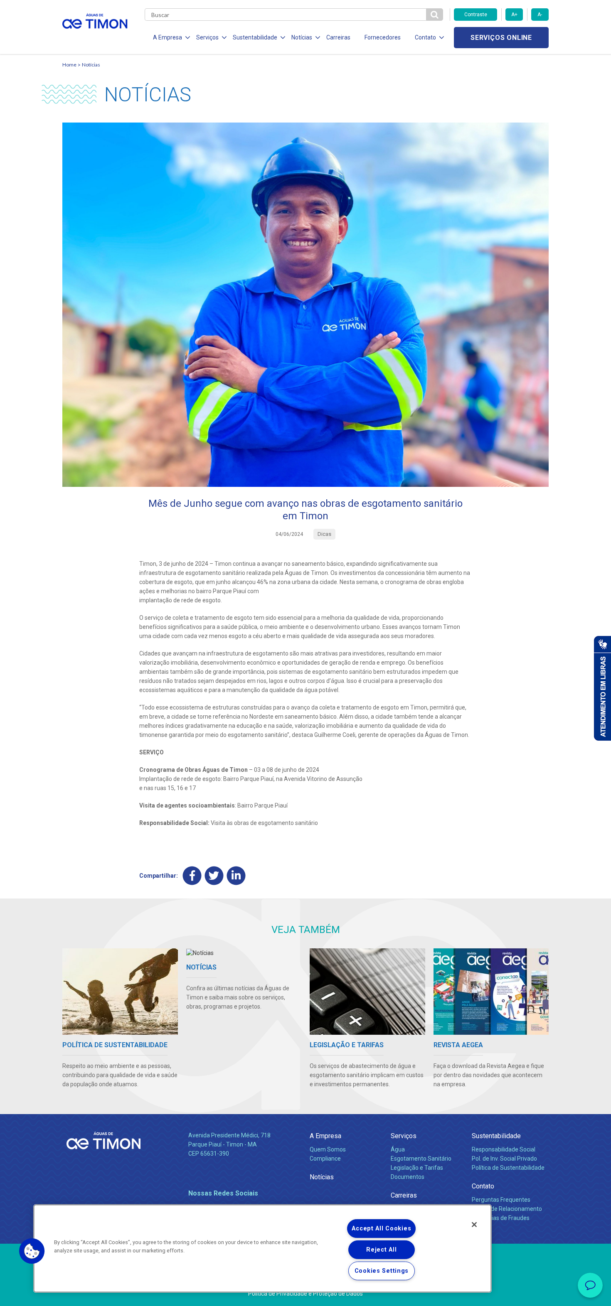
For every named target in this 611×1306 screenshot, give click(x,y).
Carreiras (338, 37)
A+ (514, 14)
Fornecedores (383, 37)
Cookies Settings (382, 1270)
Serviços (403, 1136)
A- (539, 14)
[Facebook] (192, 875)
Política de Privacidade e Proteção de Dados (305, 1293)
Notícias (91, 64)
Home (69, 64)
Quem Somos (328, 1149)
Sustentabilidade (496, 1136)
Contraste (475, 14)
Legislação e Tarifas (417, 1167)
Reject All (381, 1249)
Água (398, 1149)
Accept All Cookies (381, 1228)
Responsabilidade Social (503, 1149)
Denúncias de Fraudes (501, 1218)
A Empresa (325, 1136)
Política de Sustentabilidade (508, 1167)
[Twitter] (214, 875)
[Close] (474, 1224)
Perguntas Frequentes (501, 1199)
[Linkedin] (236, 875)
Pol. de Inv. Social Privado (504, 1158)
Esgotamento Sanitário (421, 1158)
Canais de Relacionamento (507, 1208)
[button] (32, 1251)
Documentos (407, 1176)
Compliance (325, 1158)
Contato (483, 1186)
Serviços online (501, 38)
